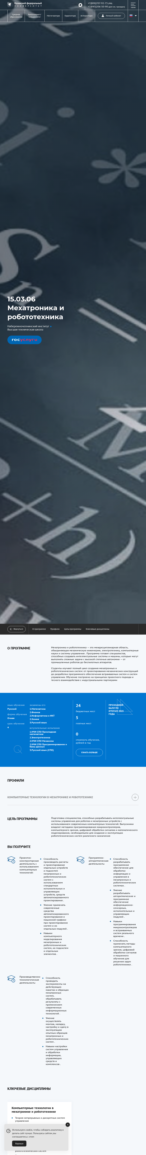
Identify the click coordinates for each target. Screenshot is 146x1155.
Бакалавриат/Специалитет (34, 15)
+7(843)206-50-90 (98, 6)
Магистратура (53, 16)
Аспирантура (87, 16)
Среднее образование (16, 15)
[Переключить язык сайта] (133, 16)
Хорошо (19, 1143)
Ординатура (70, 16)
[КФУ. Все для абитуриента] (24, 5)
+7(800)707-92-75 (98, 3)
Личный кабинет (113, 16)
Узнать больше (89, 752)
